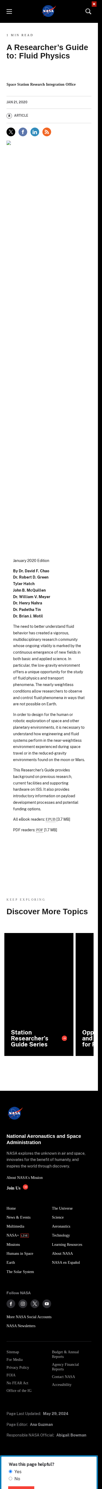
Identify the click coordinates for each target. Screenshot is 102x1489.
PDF (39, 830)
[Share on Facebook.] (22, 132)
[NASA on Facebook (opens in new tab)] (11, 1303)
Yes (17, 1471)
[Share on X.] (11, 132)
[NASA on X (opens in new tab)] (34, 1303)
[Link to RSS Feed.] (46, 132)
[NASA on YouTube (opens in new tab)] (46, 1303)
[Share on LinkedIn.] (34, 132)
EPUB (50, 819)
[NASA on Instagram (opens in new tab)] (22, 1303)
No (17, 1478)
